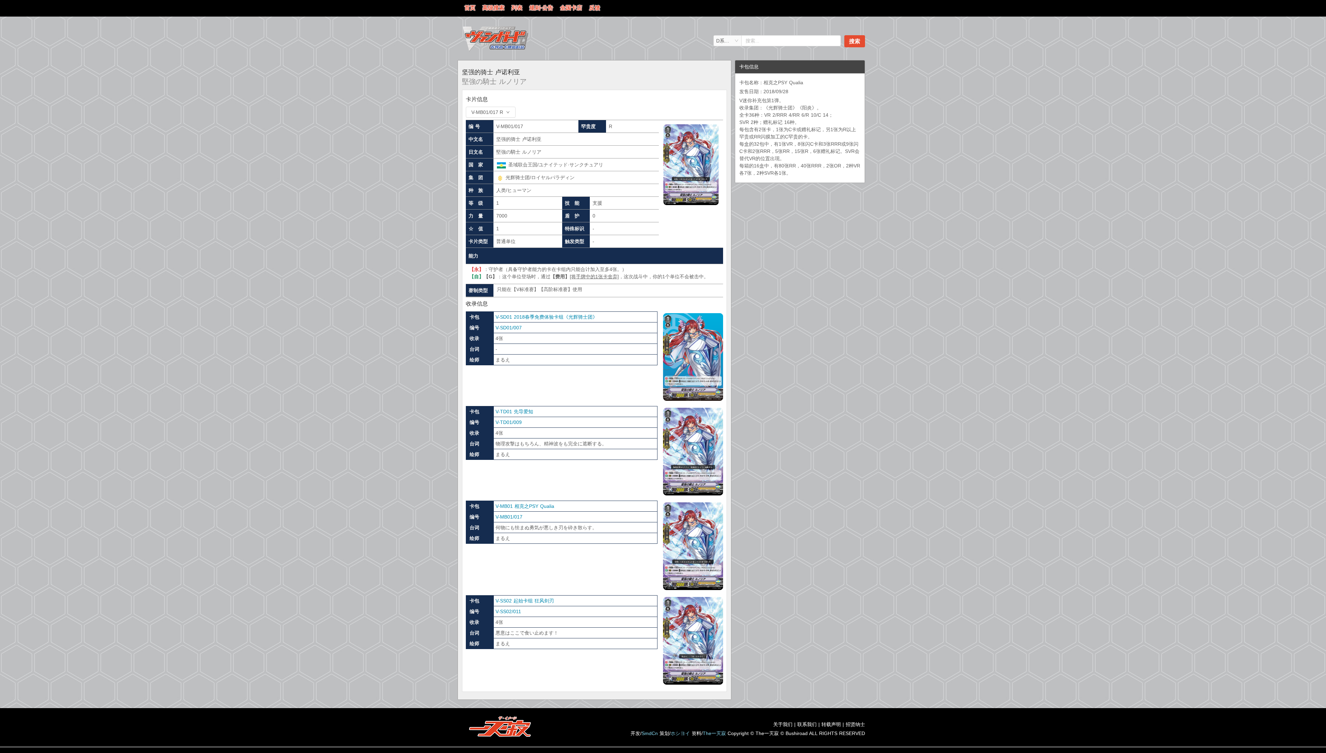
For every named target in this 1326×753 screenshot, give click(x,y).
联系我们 (807, 724)
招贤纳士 (855, 724)
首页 (469, 8)
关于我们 (782, 724)
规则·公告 (541, 8)
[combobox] (727, 41)
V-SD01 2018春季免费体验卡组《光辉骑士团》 (546, 317)
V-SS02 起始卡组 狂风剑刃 (525, 601)
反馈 (594, 8)
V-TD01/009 (509, 422)
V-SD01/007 (509, 327)
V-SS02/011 (508, 611)
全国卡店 (571, 8)
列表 (516, 8)
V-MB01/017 (509, 517)
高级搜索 (493, 8)
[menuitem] (470, 8)
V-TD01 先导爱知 (514, 411)
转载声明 (831, 724)
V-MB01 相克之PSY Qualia (525, 506)
